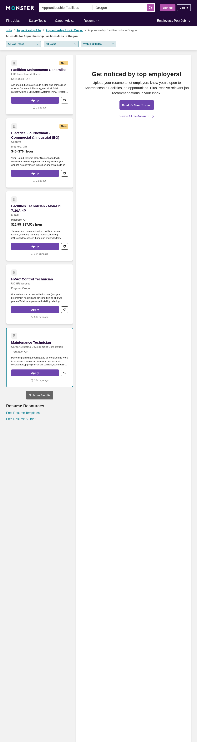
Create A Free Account (134, 116)
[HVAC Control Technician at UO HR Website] (40, 294)
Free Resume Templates (23, 412)
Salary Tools (37, 20)
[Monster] (20, 7)
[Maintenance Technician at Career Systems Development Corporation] (40, 357)
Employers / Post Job (171, 20)
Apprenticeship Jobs (29, 30)
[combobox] (66, 7)
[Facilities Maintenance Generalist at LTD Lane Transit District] (40, 84)
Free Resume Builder (20, 419)
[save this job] (64, 100)
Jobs (9, 30)
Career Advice (64, 20)
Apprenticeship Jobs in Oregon (64, 30)
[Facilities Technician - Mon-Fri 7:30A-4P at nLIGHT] (40, 226)
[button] (150, 7)
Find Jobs (13, 20)
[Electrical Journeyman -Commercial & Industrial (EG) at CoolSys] (40, 153)
